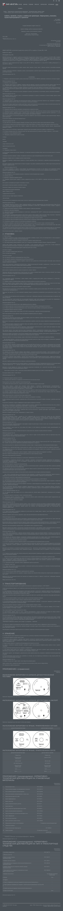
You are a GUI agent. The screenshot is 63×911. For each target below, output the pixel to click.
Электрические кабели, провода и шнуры (36, 11)
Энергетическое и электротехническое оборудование (18, 11)
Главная (5, 11)
